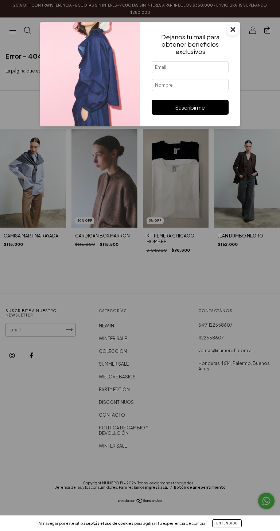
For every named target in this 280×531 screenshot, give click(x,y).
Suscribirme (190, 107)
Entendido (227, 523)
